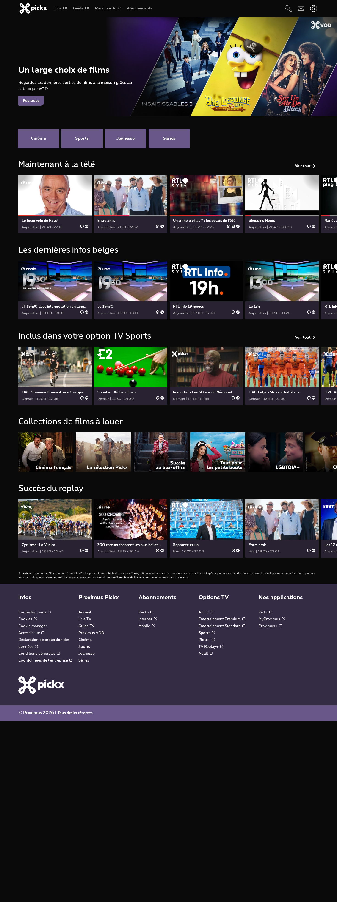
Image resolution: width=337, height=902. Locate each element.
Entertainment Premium (220, 619)
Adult (204, 653)
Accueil (84, 612)
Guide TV (86, 626)
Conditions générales (37, 653)
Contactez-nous (32, 612)
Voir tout (303, 166)
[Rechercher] (288, 8)
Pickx (264, 612)
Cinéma (85, 640)
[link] (55, 204)
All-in (204, 612)
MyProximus (270, 619)
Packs (144, 612)
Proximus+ (269, 626)
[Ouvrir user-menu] (313, 8)
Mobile (144, 626)
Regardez (31, 100)
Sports (84, 647)
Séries (83, 660)
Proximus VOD (91, 633)
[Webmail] (301, 8)
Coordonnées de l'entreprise (43, 660)
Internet (145, 619)
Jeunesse (86, 653)
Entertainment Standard (220, 626)
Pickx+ (205, 640)
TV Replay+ (209, 647)
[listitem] (45, 452)
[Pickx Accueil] (41, 685)
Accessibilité (29, 633)
